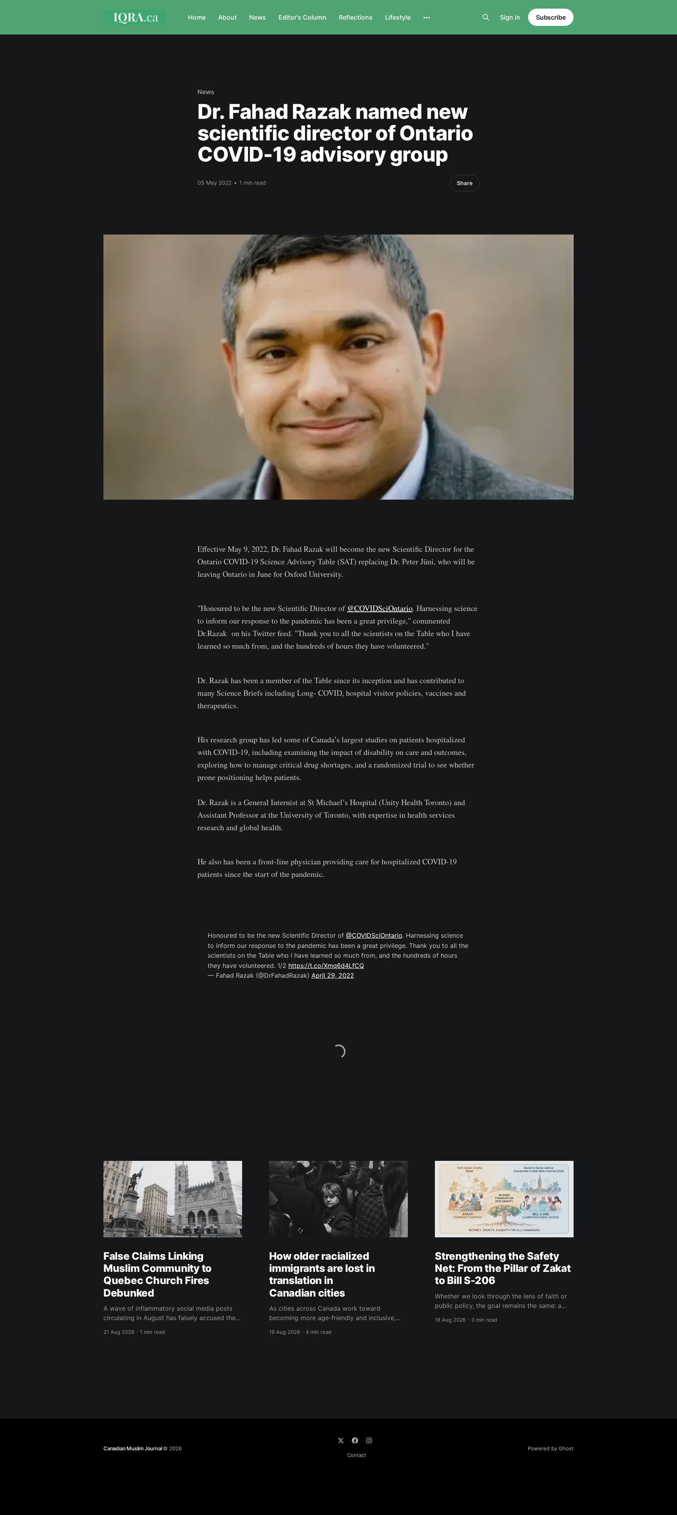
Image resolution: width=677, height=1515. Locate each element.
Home (197, 17)
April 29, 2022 (332, 975)
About (227, 17)
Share (464, 183)
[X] (341, 1440)
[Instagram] (369, 1440)
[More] (427, 18)
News (257, 17)
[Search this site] (486, 17)
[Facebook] (355, 1440)
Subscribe (551, 17)
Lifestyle (398, 17)
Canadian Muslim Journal (133, 1448)
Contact (356, 1455)
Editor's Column (302, 17)
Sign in (510, 17)
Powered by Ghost (551, 1448)
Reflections (356, 17)
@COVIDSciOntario (380, 608)
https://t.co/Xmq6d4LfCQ (326, 965)
